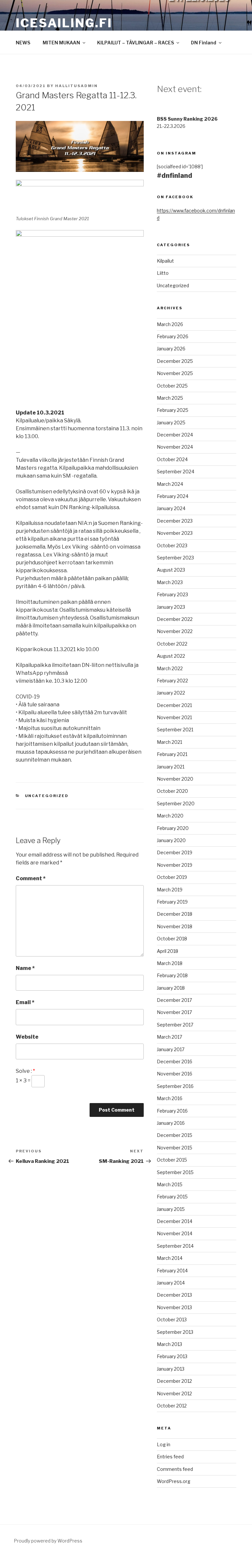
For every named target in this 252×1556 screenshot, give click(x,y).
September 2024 (175, 471)
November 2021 (174, 717)
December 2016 (174, 1061)
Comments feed (175, 1469)
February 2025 (172, 410)
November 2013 (174, 1307)
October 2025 (172, 386)
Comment (31, 878)
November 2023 (175, 533)
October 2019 (172, 877)
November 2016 (174, 1073)
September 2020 (176, 803)
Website (27, 1037)
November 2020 (175, 779)
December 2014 (174, 1221)
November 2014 (174, 1233)
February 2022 (172, 680)
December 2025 (175, 361)
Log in (163, 1444)
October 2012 (172, 1405)
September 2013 (175, 1332)
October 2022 (172, 644)
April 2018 (167, 951)
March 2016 (169, 1098)
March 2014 (169, 1258)
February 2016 (172, 1111)
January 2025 (171, 422)
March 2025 (170, 398)
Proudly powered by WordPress (48, 1541)
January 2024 (171, 508)
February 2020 (173, 828)
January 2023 (171, 607)
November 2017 (174, 1012)
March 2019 (169, 889)
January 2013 (170, 1369)
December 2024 (175, 434)
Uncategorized (47, 795)
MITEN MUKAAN (61, 42)
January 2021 (170, 766)
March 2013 (169, 1344)
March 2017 (169, 1037)
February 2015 (172, 1196)
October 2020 (172, 791)
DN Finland (203, 42)
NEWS (23, 42)
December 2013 (174, 1295)
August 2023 (171, 570)
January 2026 (171, 348)
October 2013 (172, 1319)
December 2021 (174, 705)
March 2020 (170, 815)
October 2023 (172, 545)
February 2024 (172, 496)
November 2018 (174, 926)
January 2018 (171, 988)
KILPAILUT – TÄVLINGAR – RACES (135, 42)
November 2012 (174, 1393)
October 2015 (172, 1160)
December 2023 (175, 521)
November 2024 (175, 447)
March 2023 (170, 582)
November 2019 (174, 865)
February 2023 (172, 594)
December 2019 (174, 852)
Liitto (163, 273)
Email (25, 1002)
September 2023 (175, 557)
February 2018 (172, 975)
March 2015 (169, 1184)
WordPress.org (173, 1481)
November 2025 (175, 373)
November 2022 (175, 631)
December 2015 (174, 1135)
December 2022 (175, 619)
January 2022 (171, 692)
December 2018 (174, 914)
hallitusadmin (76, 85)
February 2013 (172, 1356)
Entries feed (170, 1456)
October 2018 (172, 938)
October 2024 (172, 459)
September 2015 (175, 1172)
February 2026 (172, 336)
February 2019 (172, 902)
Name (25, 968)
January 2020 (171, 840)
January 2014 (171, 1282)
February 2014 (172, 1270)
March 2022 (170, 668)
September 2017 (175, 1024)
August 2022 (171, 656)
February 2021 (172, 754)
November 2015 (174, 1147)
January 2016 (171, 1123)
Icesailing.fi (64, 23)
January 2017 (170, 1049)
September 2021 (175, 729)
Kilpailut (165, 261)
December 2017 (174, 1000)
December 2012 (174, 1381)
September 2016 (175, 1086)
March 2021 (169, 742)
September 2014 (175, 1246)
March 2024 (170, 484)
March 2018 (169, 963)
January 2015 (171, 1209)
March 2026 (170, 324)
